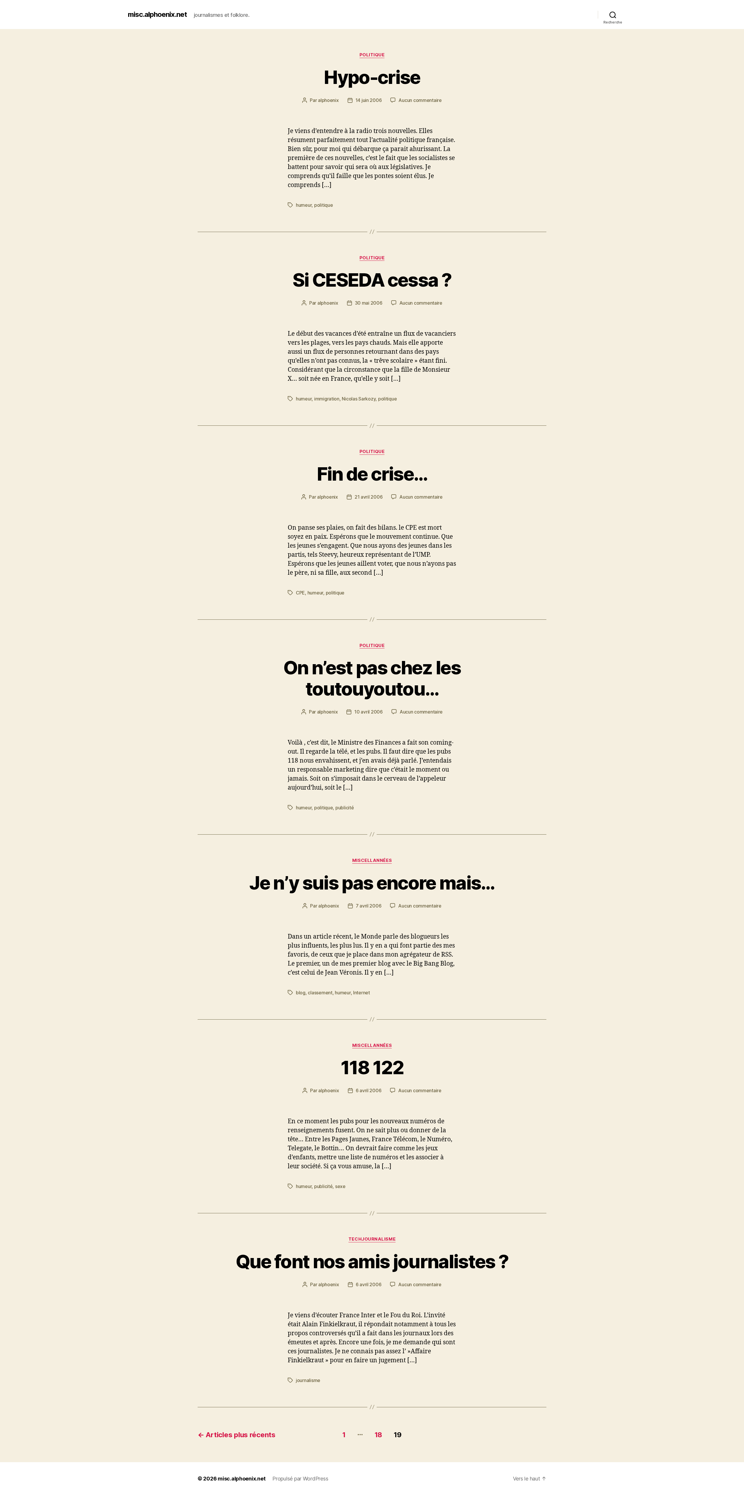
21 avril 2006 (369, 497)
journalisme (308, 1380)
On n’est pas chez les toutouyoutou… (372, 678)
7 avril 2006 (369, 906)
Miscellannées (372, 860)
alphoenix (328, 100)
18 (378, 1435)
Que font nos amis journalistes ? (372, 1261)
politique (323, 205)
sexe (340, 1186)
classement (320, 993)
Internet (361, 993)
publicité (344, 808)
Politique (372, 55)
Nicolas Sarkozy (358, 399)
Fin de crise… (372, 474)
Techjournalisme (372, 1239)
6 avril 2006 (369, 1090)
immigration (326, 399)
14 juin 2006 (368, 100)
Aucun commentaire (419, 100)
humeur (304, 205)
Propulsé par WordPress (300, 1479)
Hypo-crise (372, 77)
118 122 (372, 1067)
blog (300, 993)
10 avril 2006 (368, 712)
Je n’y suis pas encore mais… (372, 883)
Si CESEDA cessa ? (372, 280)
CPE (300, 593)
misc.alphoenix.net (157, 14)
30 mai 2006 (368, 303)
